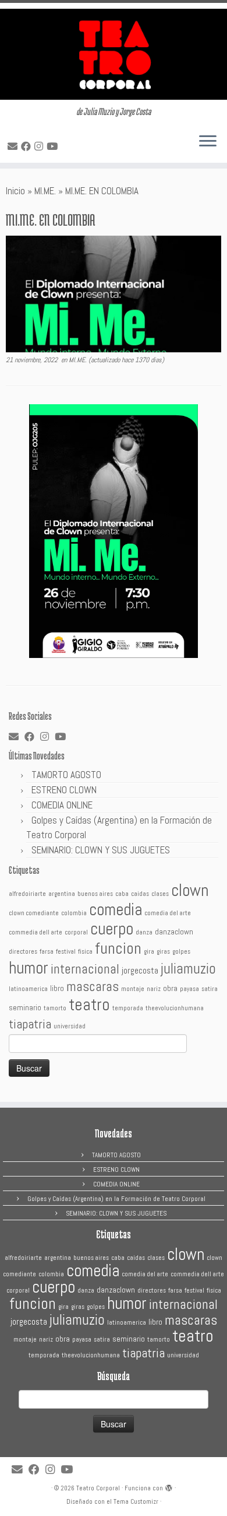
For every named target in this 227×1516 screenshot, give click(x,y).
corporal (76, 932)
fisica (85, 951)
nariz (154, 989)
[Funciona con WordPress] (169, 1486)
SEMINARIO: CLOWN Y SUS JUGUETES (100, 849)
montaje (132, 989)
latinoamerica (28, 989)
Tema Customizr (136, 1501)
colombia (74, 913)
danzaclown (174, 932)
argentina (61, 894)
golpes (181, 951)
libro (57, 988)
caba (122, 894)
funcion (118, 948)
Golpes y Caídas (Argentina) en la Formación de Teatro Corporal (116, 1199)
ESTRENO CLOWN (64, 789)
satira (209, 989)
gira (149, 951)
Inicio (15, 190)
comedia (115, 909)
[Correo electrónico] (14, 146)
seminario (25, 1008)
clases (160, 894)
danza (144, 932)
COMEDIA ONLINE (62, 805)
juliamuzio (188, 969)
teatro (89, 1004)
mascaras (92, 986)
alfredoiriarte (27, 894)
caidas (140, 894)
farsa (47, 951)
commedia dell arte (35, 932)
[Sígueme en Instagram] (40, 146)
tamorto (55, 1008)
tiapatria (30, 1024)
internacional (85, 969)
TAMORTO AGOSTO (66, 774)
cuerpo (111, 928)
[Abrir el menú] (208, 141)
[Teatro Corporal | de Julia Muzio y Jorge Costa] (113, 54)
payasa (189, 989)
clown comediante (34, 913)
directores (23, 951)
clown (189, 890)
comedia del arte (167, 913)
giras (163, 951)
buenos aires (95, 894)
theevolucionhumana (175, 1008)
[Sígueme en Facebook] (27, 146)
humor (28, 967)
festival (66, 951)
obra (170, 988)
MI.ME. (45, 190)
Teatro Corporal (98, 1488)
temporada (127, 1008)
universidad (70, 1026)
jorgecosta (140, 970)
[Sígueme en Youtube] (54, 146)
